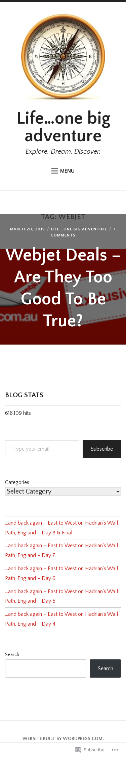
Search (12, 654)
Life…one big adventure (63, 127)
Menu (67, 171)
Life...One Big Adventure (79, 229)
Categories (17, 482)
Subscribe (102, 449)
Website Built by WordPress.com (62, 738)
